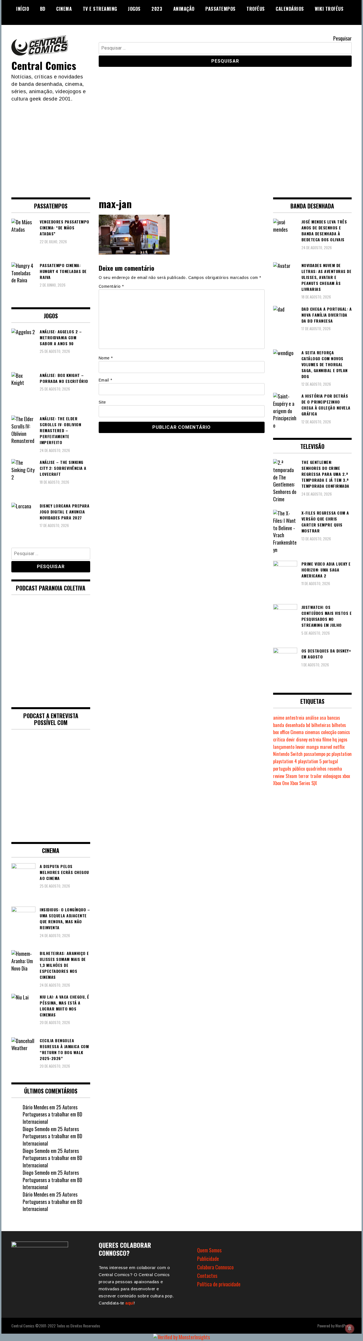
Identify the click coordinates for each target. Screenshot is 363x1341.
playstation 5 (310, 761)
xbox (346, 776)
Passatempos (220, 8)
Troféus (255, 8)
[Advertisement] (181, 145)
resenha (335, 768)
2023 (156, 8)
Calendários (290, 8)
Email (105, 380)
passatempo (314, 754)
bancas (333, 717)
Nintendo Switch (288, 754)
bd (308, 725)
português (282, 768)
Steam (291, 776)
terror (303, 776)
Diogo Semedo (36, 1129)
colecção (328, 732)
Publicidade (208, 1258)
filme (326, 739)
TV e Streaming (100, 8)
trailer (316, 776)
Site (102, 402)
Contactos (207, 1275)
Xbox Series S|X (303, 783)
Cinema (64, 8)
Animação (184, 8)
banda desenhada (289, 725)
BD (42, 8)
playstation (342, 754)
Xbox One (281, 783)
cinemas (312, 732)
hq (334, 739)
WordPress (343, 1326)
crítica (279, 739)
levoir (300, 746)
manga (312, 746)
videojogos (332, 776)
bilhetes (339, 725)
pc (328, 754)
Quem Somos (209, 1250)
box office (281, 732)
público (298, 768)
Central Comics (43, 65)
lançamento (283, 746)
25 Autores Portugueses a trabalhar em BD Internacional (52, 1114)
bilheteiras (321, 725)
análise (311, 717)
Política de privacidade (218, 1284)
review (278, 776)
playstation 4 (285, 761)
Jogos (134, 8)
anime (278, 717)
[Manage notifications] (349, 1328)
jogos (342, 739)
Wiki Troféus (329, 8)
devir (290, 739)
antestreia (294, 717)
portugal (330, 761)
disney (301, 739)
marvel (326, 746)
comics (343, 732)
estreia (315, 739)
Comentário (111, 286)
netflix (339, 746)
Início (22, 8)
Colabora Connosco (215, 1267)
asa (323, 717)
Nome (106, 358)
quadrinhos (316, 768)
